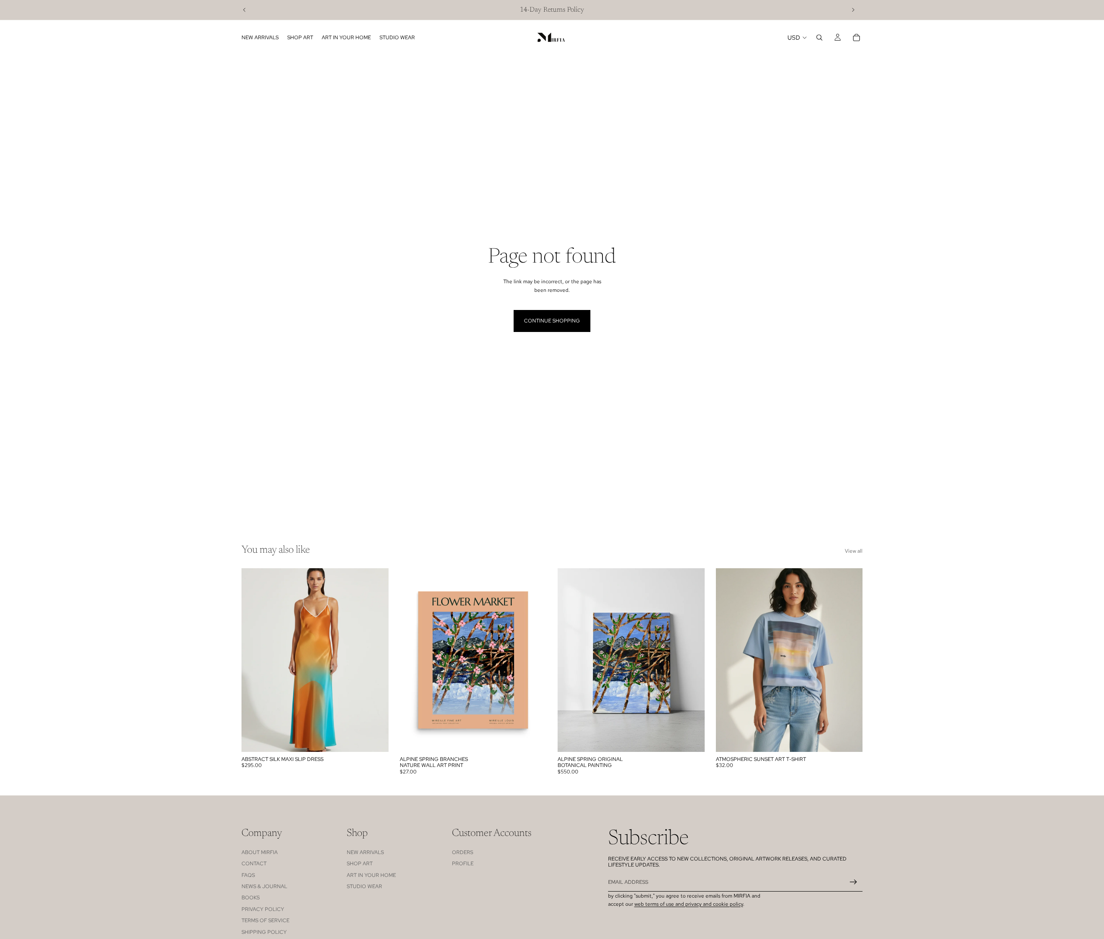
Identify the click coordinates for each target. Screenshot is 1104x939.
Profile (463, 863)
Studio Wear (364, 886)
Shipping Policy (264, 932)
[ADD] (691, 738)
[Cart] (856, 37)
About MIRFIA (260, 852)
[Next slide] (853, 9)
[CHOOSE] (375, 738)
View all (853, 551)
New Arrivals (365, 852)
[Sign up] (853, 882)
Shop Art (360, 863)
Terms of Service (265, 920)
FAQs (248, 875)
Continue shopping (552, 320)
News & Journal (264, 886)
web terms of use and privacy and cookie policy (688, 904)
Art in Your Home (371, 875)
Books (251, 898)
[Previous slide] (244, 9)
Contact (254, 863)
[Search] (819, 37)
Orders (462, 852)
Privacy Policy (263, 909)
